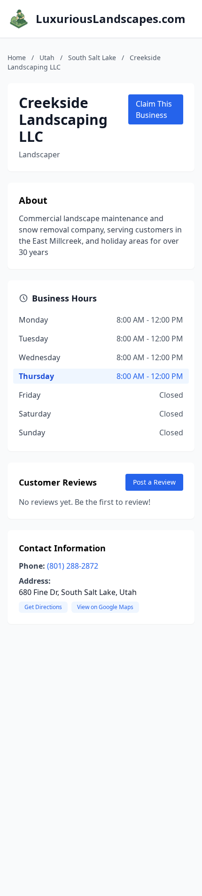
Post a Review (154, 482)
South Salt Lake (92, 57)
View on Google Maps (105, 607)
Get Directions (43, 607)
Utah (46, 57)
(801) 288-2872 (72, 566)
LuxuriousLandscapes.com (111, 18)
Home (17, 57)
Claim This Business (154, 109)
